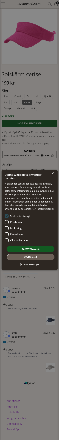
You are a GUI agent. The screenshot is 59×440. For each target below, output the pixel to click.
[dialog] (29, 220)
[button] (29, 264)
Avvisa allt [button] (30, 257)
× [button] (52, 173)
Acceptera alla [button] (31, 249)
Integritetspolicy (45, 208)
